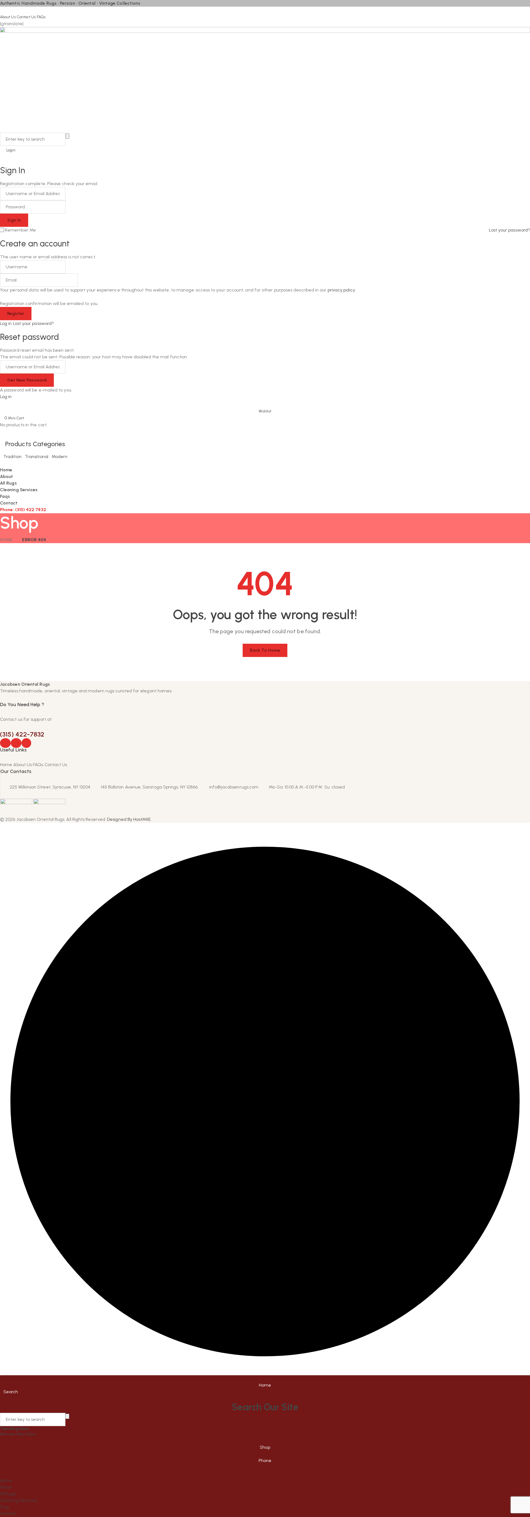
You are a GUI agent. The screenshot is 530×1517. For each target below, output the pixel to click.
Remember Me (20, 230)
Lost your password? (509, 230)
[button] (265, 407)
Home (6, 539)
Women (8, 1434)
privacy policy (341, 290)
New (31, 1434)
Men (21, 1434)
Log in (6, 323)
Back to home (265, 650)
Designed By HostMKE (129, 819)
